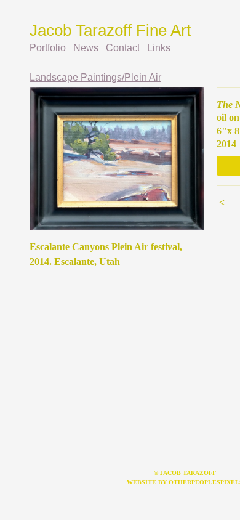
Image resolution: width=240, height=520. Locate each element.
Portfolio (48, 48)
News (85, 48)
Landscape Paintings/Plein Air (95, 77)
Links (158, 48)
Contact (123, 48)
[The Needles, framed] (117, 158)
